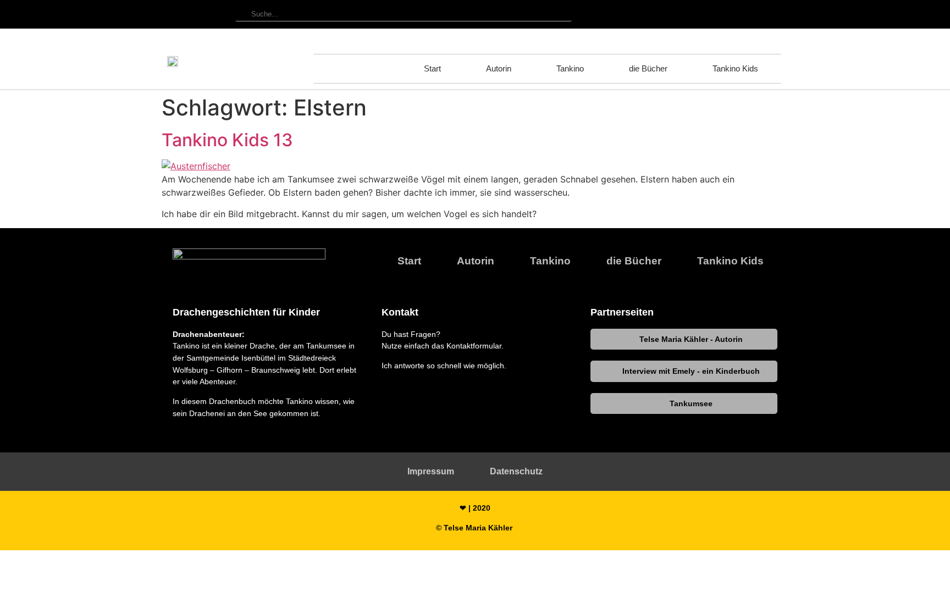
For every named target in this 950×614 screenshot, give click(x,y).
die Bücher (648, 68)
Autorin (498, 68)
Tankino (570, 68)
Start (432, 68)
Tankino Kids (735, 68)
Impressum (430, 471)
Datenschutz (516, 471)
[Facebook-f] (772, 14)
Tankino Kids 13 (227, 140)
